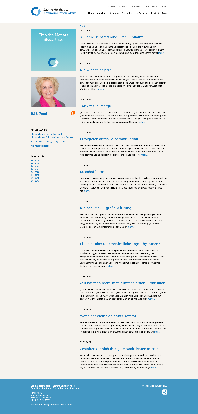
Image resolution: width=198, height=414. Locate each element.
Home (91, 13)
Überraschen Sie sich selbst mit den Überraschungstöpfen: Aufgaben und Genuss (52, 135)
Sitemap (163, 6)
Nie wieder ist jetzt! (40, 145)
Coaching (102, 13)
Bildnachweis (151, 6)
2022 (37, 166)
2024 (37, 160)
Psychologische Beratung (135, 13)
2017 (37, 180)
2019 (37, 175)
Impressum (122, 6)
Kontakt (111, 6)
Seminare (114, 13)
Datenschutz (136, 6)
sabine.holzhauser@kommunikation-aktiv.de (51, 404)
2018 (37, 177)
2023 (37, 163)
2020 (37, 172)
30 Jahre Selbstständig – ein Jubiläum (48, 141)
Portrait (155, 13)
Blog (164, 13)
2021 (37, 169)
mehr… (161, 52)
